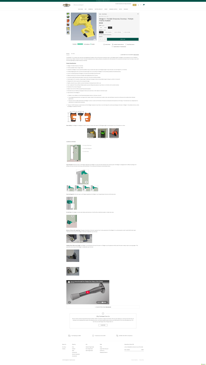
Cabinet (105, 9)
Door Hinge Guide (89, 348)
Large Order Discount (104, 348)
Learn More (103, 325)
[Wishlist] (140, 5)
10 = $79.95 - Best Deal (126, 32)
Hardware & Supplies (113, 9)
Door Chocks (104, 14)
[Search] (134, 5)
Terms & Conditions (134, 359)
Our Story (64, 347)
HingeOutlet (67, 359)
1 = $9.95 (101, 32)
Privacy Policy (141, 359)
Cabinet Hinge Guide (90, 347)
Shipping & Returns (103, 352)
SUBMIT (142, 349)
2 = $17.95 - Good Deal (108, 32)
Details (67, 53)
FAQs (101, 347)
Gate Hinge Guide (89, 350)
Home (100, 14)
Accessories (74, 356)
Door (73, 347)
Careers (63, 348)
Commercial (90, 9)
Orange (105, 27)
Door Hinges (80, 9)
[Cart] (143, 4)
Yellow (110, 27)
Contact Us (102, 350)
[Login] (138, 4)
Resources (126, 9)
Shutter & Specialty (99, 9)
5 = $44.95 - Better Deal (117, 32)
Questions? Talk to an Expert (130, 54)
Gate (86, 9)
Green (101, 27)
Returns (73, 53)
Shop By (120, 9)
